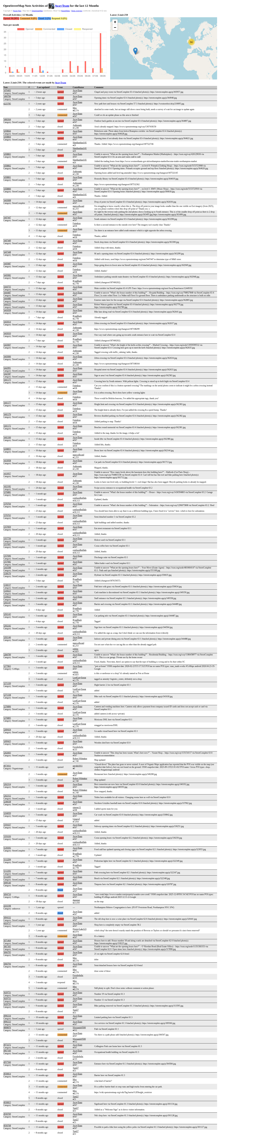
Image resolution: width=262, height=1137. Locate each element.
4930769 (7, 1114)
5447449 (7, 240)
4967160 (7, 1050)
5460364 (7, 119)
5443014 (7, 322)
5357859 (7, 527)
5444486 (7, 298)
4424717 (7, 923)
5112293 (7, 877)
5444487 (7, 292)
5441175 (7, 380)
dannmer (76, 900)
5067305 (7, 946)
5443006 (7, 356)
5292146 (7, 637)
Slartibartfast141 (80, 142)
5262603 (7, 753)
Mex (75, 108)
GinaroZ (76, 819)
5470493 (7, 90)
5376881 (7, 492)
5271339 (7, 683)
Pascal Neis (17, 11)
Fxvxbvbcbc (78, 747)
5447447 (7, 217)
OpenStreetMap (37, 11)
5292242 (7, 626)
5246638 (7, 802)
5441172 (7, 426)
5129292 (7, 848)
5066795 (7, 952)
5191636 (7, 836)
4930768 (7, 1125)
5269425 (7, 741)
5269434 (7, 729)
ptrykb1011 (78, 766)
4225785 (7, 103)
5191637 (7, 825)
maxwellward (78, 206)
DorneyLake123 (79, 929)
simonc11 (77, 807)
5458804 (7, 137)
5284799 (7, 654)
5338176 (7, 573)
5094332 (7, 917)
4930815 (7, 1102)
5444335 (7, 304)
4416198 (7, 906)
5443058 (7, 310)
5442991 (7, 368)
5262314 (7, 784)
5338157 (7, 585)
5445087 (7, 264)
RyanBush (77, 281)
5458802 (7, 166)
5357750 (7, 538)
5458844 (7, 131)
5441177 (7, 403)
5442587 (7, 374)
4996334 (7, 1016)
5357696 (7, 556)
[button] (135, 51)
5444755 (7, 287)
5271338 (7, 695)
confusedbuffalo (79, 498)
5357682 (7, 562)
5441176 (7, 414)
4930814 (7, 1074)
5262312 (7, 796)
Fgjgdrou (77, 223)
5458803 (7, 154)
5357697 (7, 544)
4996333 (7, 1022)
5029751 (7, 992)
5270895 (7, 718)
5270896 (7, 706)
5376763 (7, 515)
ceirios (75, 649)
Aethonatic (77, 125)
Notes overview (76, 11)
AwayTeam (62, 5)
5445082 (7, 275)
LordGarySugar (79, 677)
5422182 (7, 486)
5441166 (7, 437)
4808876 (7, 1027)
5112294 (7, 859)
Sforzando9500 (79, 1027)
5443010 (7, 333)
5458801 (7, 177)
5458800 (7, 189)
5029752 (7, 998)
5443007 (7, 345)
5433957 (7, 473)
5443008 (7, 200)
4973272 (7, 1045)
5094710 (7, 894)
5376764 (7, 504)
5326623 (7, 591)
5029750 (7, 1004)
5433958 (7, 460)
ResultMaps (65, 11)
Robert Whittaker (80, 758)
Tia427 (76, 1010)
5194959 (7, 813)
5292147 (7, 602)
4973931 (7, 766)
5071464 (7, 940)
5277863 (7, 666)
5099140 (7, 883)
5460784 (7, 96)
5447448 (7, 252)
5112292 (7, 871)
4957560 (7, 1062)
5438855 (7, 449)
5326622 (7, 597)
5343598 (7, 567)
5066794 (7, 964)
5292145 (7, 614)
